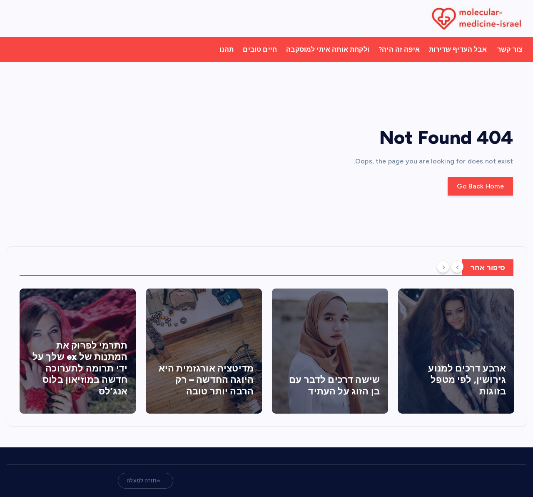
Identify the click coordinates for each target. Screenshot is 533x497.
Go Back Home (480, 186)
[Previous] (457, 267)
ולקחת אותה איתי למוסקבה (327, 49)
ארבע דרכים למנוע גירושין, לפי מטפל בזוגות (467, 380)
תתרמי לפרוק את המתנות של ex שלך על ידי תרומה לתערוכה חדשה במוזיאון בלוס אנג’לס (79, 368)
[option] (78, 351)
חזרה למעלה (142, 480)
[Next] (443, 267)
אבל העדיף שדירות (458, 49)
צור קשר (510, 49)
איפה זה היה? (399, 49)
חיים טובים (260, 49)
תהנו (226, 49)
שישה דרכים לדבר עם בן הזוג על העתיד (334, 385)
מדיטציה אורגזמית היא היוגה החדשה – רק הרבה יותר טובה (206, 380)
